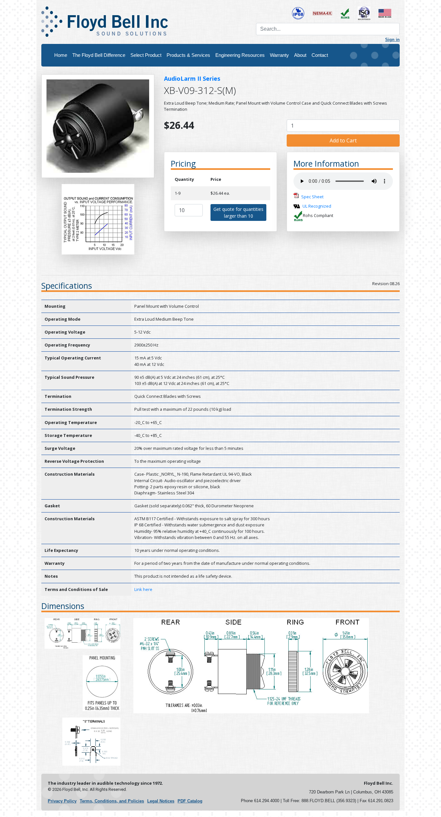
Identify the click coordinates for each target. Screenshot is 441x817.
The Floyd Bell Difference (98, 55)
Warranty (279, 55)
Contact (320, 55)
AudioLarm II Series (192, 78)
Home (60, 55)
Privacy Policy (62, 801)
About (300, 55)
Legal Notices (160, 801)
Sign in (392, 39)
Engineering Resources (240, 55)
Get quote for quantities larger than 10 (238, 212)
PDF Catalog (190, 801)
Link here (143, 589)
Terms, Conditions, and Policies (112, 801)
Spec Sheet (312, 197)
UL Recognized (317, 206)
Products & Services (188, 55)
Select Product (145, 55)
